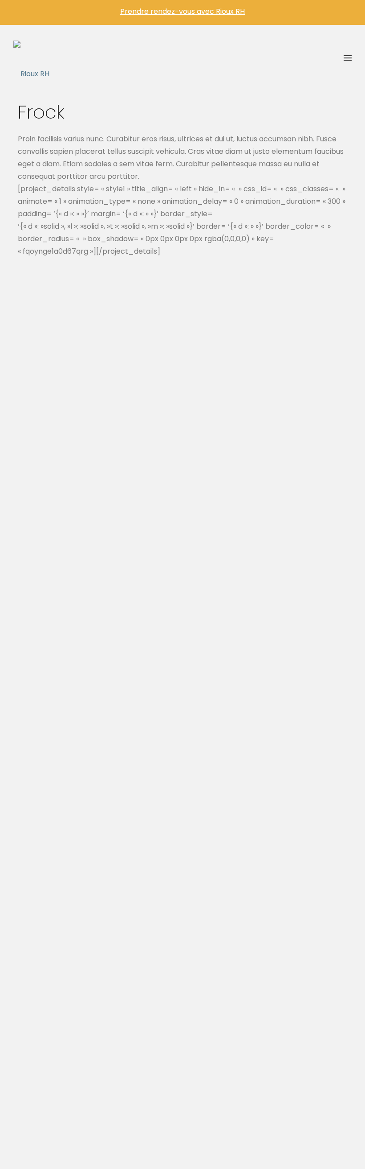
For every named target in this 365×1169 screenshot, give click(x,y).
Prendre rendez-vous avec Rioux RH (182, 11)
